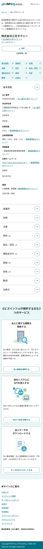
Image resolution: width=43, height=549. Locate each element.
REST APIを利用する (21, 419)
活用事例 (5, 507)
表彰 (31, 73)
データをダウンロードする (21, 470)
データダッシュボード (10, 500)
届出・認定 (33, 68)
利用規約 (5, 511)
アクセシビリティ (8, 519)
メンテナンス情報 (9, 496)
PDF (23, 48)
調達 (17, 73)
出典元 (18, 77)
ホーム (4, 12)
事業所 (18, 63)
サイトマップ (7, 523)
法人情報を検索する (21, 369)
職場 (3, 77)
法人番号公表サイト (11, 39)
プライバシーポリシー (10, 515)
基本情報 (5, 63)
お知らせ (5, 492)
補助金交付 (6, 73)
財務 (31, 63)
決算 (3, 68)
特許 (17, 68)
